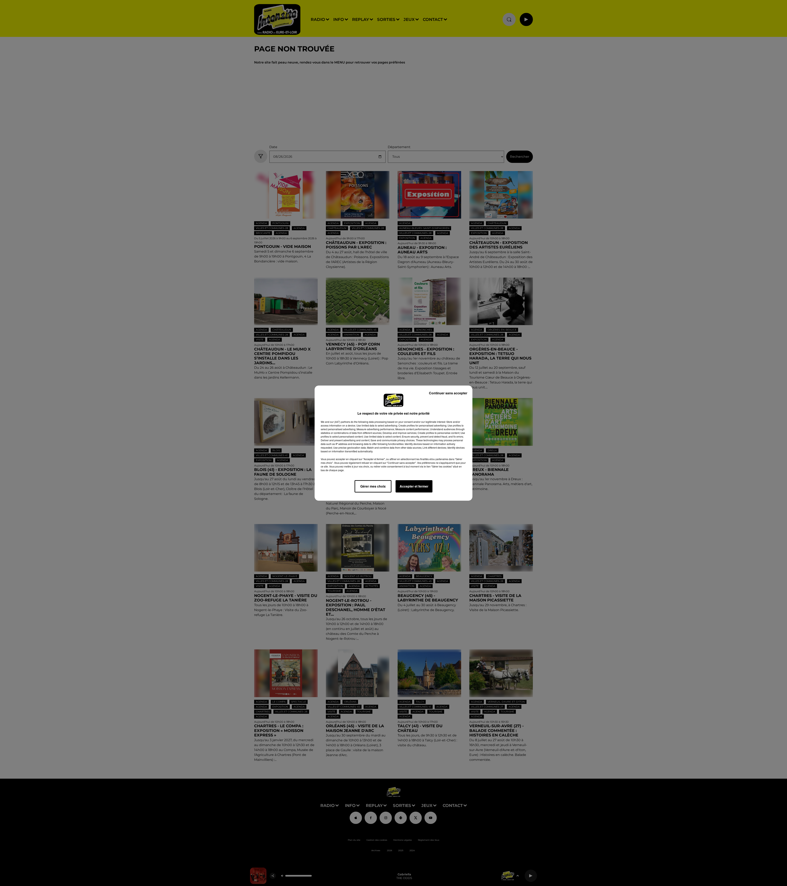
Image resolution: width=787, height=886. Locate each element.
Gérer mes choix (373, 486)
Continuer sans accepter (448, 393)
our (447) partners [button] (340, 421)
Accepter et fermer (414, 486)
